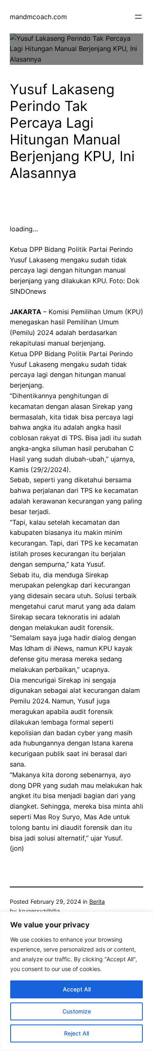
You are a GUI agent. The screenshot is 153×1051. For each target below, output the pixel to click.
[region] (76, 981)
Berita (97, 901)
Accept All (77, 989)
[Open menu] (138, 17)
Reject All (76, 1033)
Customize (76, 1011)
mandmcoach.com (38, 17)
